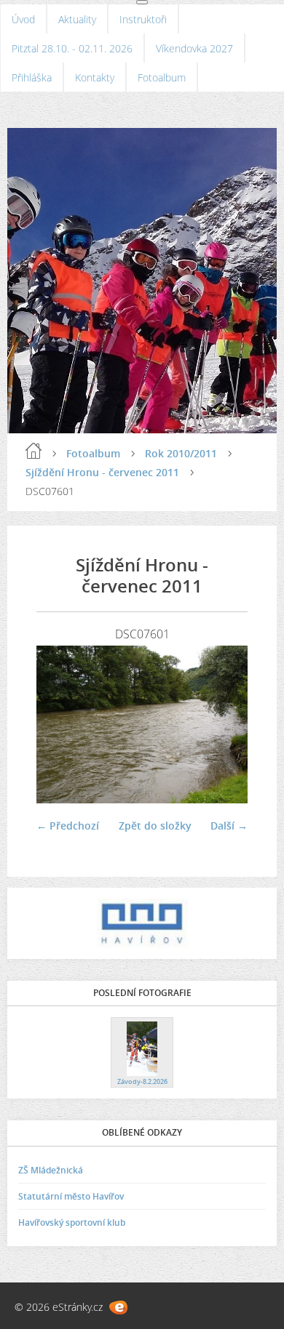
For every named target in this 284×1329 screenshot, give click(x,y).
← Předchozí (67, 825)
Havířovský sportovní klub (71, 1222)
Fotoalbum (162, 77)
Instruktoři (143, 19)
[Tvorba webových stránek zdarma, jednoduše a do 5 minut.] (118, 1307)
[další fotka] (224, 725)
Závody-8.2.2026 (142, 1081)
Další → (229, 825)
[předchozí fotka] (60, 725)
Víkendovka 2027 (194, 48)
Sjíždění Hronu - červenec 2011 (102, 472)
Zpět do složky (155, 825)
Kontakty (94, 77)
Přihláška (32, 77)
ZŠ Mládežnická (50, 1170)
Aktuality (77, 19)
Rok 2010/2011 (181, 453)
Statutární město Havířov (71, 1196)
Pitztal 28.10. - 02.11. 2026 (72, 48)
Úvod (23, 19)
